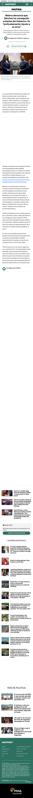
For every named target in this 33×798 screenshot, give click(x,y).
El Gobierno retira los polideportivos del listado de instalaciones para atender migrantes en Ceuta (22, 708)
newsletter (5, 753)
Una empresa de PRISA (16, 789)
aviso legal (19, 751)
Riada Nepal (11, 1)
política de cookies (21, 749)
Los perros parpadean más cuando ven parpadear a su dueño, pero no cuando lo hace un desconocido (20, 617)
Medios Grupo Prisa (16, 794)
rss (3, 756)
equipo (3, 746)
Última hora (27, 4)
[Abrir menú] (3, 4)
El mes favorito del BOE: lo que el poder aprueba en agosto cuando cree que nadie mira (22, 697)
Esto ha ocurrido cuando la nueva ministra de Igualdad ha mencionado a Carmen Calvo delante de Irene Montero (22, 503)
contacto (4, 751)
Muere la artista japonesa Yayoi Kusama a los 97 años (20, 561)
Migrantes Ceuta (19, 1)
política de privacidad (22, 753)
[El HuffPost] (10, 4)
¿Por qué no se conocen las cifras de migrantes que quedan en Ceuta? (22, 719)
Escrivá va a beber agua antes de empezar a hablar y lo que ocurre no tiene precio (22, 493)
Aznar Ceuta (27, 1)
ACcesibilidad (19, 756)
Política (17, 9)
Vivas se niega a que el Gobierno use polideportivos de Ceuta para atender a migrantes (22, 731)
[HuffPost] (7, 742)
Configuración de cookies (23, 746)
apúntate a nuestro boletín (16, 533)
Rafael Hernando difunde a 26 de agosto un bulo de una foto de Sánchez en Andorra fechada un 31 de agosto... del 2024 (20, 595)
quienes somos (6, 749)
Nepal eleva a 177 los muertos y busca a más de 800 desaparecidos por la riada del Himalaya (20, 584)
